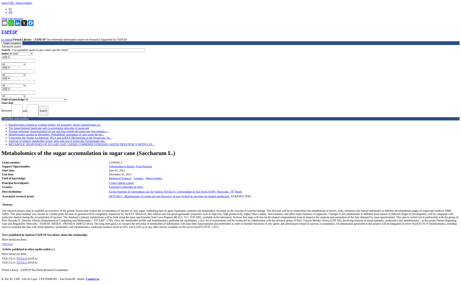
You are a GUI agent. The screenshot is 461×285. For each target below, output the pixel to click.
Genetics (139, 178)
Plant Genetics (154, 178)
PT (10, 9)
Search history (24, 3)
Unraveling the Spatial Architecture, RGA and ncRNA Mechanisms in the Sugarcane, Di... (60, 137)
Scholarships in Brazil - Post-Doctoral (130, 166)
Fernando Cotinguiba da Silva (126, 186)
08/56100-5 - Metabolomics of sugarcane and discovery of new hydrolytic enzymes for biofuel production (169, 196)
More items (8, 239)
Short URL (7, 3)
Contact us (92, 278)
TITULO (7, 244)
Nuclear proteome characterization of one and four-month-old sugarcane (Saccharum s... (59, 131)
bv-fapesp (7, 39)
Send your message (12, 18)
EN (11, 12)
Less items (20, 239)
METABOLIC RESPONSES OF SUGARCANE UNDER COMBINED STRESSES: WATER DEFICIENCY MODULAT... (81, 144)
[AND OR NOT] (5, 57)
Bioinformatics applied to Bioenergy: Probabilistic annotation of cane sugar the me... (56, 134)
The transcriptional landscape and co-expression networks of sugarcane (49, 128)
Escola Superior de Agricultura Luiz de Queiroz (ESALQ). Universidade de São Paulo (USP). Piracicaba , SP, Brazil (175, 191)
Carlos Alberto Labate (121, 183)
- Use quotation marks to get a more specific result (34, 49)
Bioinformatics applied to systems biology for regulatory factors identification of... (55, 124)
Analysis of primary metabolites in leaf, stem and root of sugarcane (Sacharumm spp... (57, 141)
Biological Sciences (120, 178)
